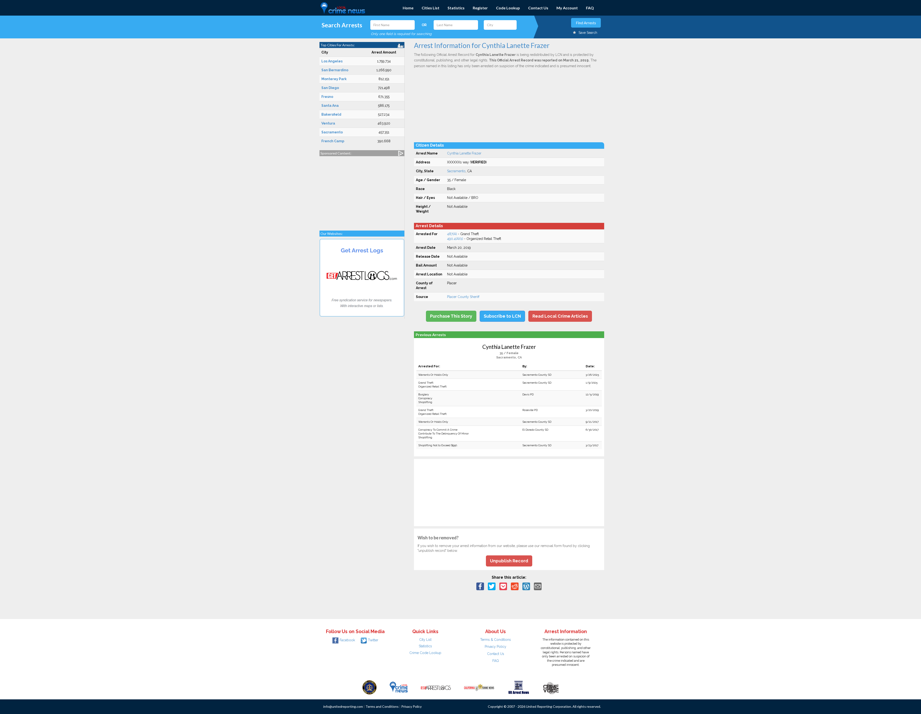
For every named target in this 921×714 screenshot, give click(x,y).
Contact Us (538, 8)
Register (480, 8)
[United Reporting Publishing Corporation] (369, 687)
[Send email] (538, 586)
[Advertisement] (361, 191)
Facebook (347, 640)
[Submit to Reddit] (515, 586)
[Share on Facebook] (480, 586)
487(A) (452, 234)
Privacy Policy (495, 647)
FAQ (590, 8)
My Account (567, 8)
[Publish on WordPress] (526, 586)
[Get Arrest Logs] (436, 687)
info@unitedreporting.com (343, 706)
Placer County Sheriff (463, 297)
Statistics (456, 8)
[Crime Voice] (551, 687)
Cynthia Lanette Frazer (464, 153)
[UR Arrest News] (518, 687)
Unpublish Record (509, 560)
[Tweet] (492, 586)
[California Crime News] (479, 687)
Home (408, 8)
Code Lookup (508, 8)
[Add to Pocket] (503, 586)
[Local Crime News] (399, 687)
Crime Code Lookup (425, 653)
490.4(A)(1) (455, 239)
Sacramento (456, 171)
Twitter (373, 640)
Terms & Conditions (495, 640)
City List (425, 640)
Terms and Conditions (382, 706)
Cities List (430, 8)
